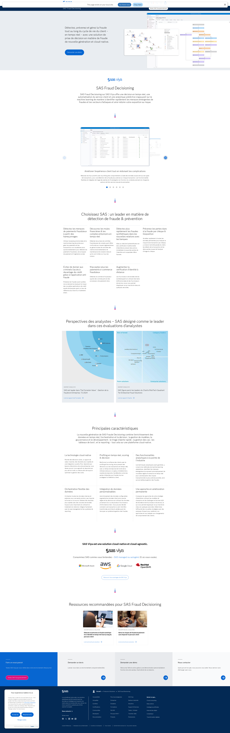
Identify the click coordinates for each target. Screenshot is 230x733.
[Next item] (165, 157)
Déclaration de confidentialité (80, 725)
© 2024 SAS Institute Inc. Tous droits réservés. (125, 725)
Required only (27, 714)
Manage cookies (21, 720)
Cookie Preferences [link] (66, 725)
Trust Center (108, 725)
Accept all (15, 714)
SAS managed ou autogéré (126, 557)
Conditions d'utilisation (96, 725)
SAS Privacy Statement (29, 702)
